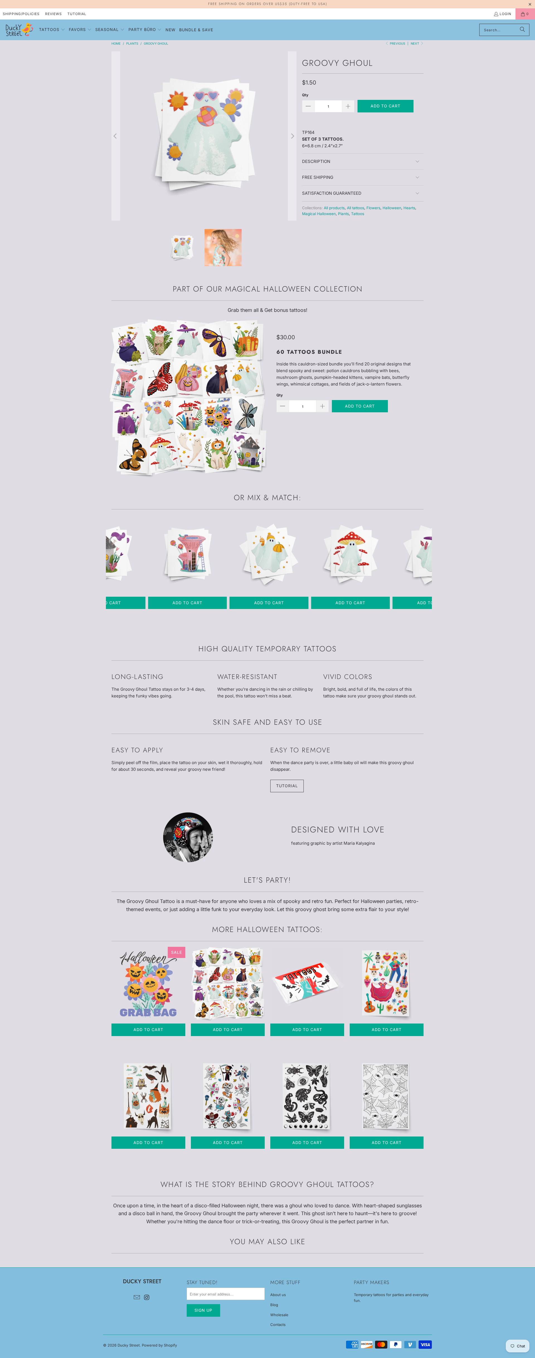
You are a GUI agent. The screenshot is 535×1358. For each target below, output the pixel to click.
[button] (52, 30)
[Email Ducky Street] (137, 1297)
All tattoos (355, 208)
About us (278, 1294)
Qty (305, 95)
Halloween (392, 208)
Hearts (409, 208)
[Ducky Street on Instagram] (147, 1297)
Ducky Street (129, 1345)
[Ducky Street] (19, 29)
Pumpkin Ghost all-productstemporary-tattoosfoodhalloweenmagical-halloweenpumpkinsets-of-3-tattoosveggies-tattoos (269, 554)
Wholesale (279, 1315)
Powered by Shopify (159, 1345)
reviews (53, 14)
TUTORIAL (287, 785)
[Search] (522, 30)
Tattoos (357, 213)
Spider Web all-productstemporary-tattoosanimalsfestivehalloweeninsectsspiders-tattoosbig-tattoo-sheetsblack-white (387, 1097)
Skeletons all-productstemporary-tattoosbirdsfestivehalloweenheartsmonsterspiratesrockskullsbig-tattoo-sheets (228, 1097)
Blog (274, 1304)
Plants (343, 213)
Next (415, 43)
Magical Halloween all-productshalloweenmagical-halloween (228, 984)
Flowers (373, 208)
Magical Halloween (319, 213)
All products (334, 208)
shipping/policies (21, 14)
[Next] (292, 136)
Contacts (278, 1324)
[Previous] (115, 136)
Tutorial (76, 14)
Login (505, 14)
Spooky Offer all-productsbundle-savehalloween (148, 984)
